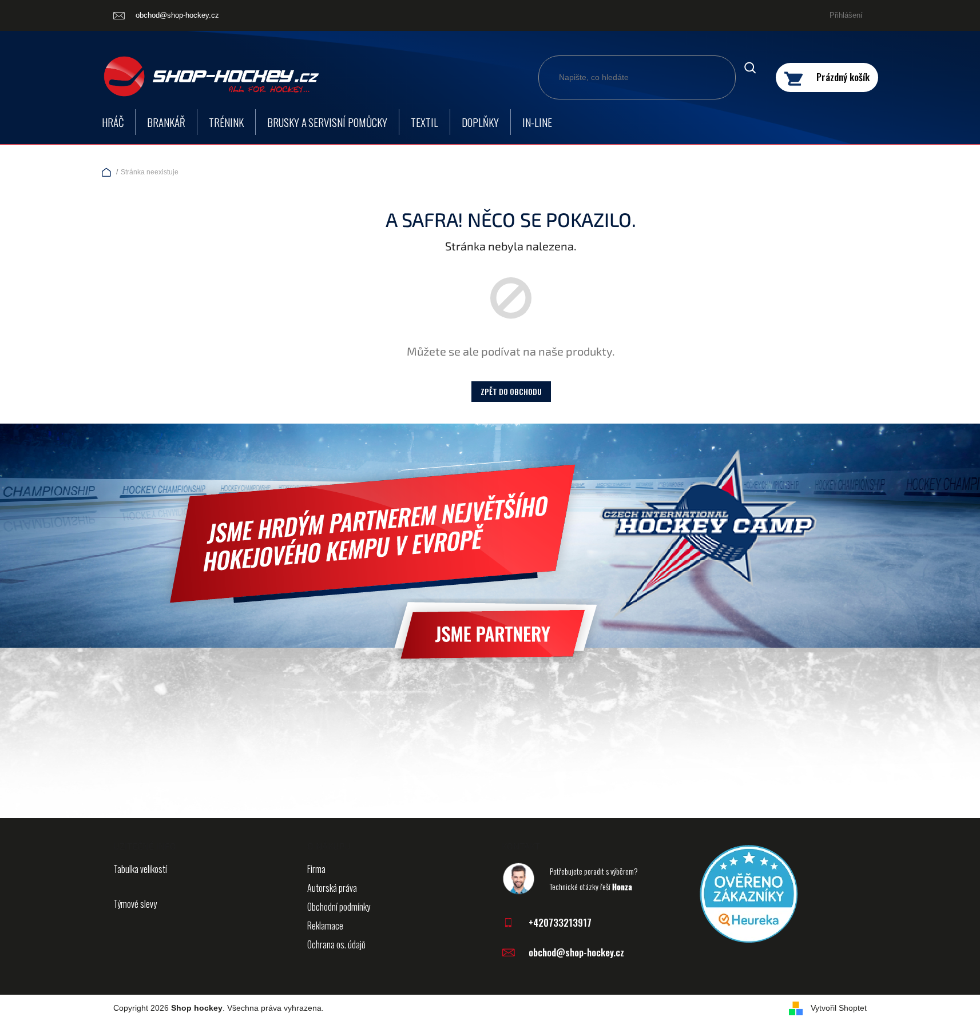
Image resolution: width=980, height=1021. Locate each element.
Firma (316, 869)
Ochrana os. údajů (336, 944)
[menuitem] (112, 122)
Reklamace (325, 925)
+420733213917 (560, 922)
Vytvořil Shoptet (839, 1007)
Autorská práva (332, 888)
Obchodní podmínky (338, 907)
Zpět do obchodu (511, 391)
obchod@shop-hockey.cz (576, 952)
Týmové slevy (135, 904)
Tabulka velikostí (140, 869)
